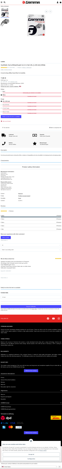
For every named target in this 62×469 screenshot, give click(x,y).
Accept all (31, 454)
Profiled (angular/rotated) (24, 195)
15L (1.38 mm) (19, 102)
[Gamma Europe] (31, 2)
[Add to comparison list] (46, 11)
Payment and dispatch (6, 396)
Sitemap (3, 382)
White (19, 95)
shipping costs (13, 81)
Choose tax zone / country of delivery (10, 86)
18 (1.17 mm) (19, 112)
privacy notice (34, 308)
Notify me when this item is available (11, 116)
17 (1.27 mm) (19, 109)
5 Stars (2, 215)
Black (22, 92)
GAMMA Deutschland (6, 406)
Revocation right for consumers (8, 386)
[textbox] (29, 467)
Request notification (31, 306)
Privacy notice (42, 450)
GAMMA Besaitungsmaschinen (8, 409)
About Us (3, 384)
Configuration (31, 459)
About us (3, 394)
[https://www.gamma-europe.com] (48, 318)
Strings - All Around (26, 67)
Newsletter (3, 399)
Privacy (2, 377)
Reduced (20, 193)
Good (19, 198)
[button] (57, 2)
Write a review (5, 237)
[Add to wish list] (50, 11)
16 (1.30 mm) (19, 105)
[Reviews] (4, 67)
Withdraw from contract (31, 370)
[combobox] (29, 467)
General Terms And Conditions (8, 379)
